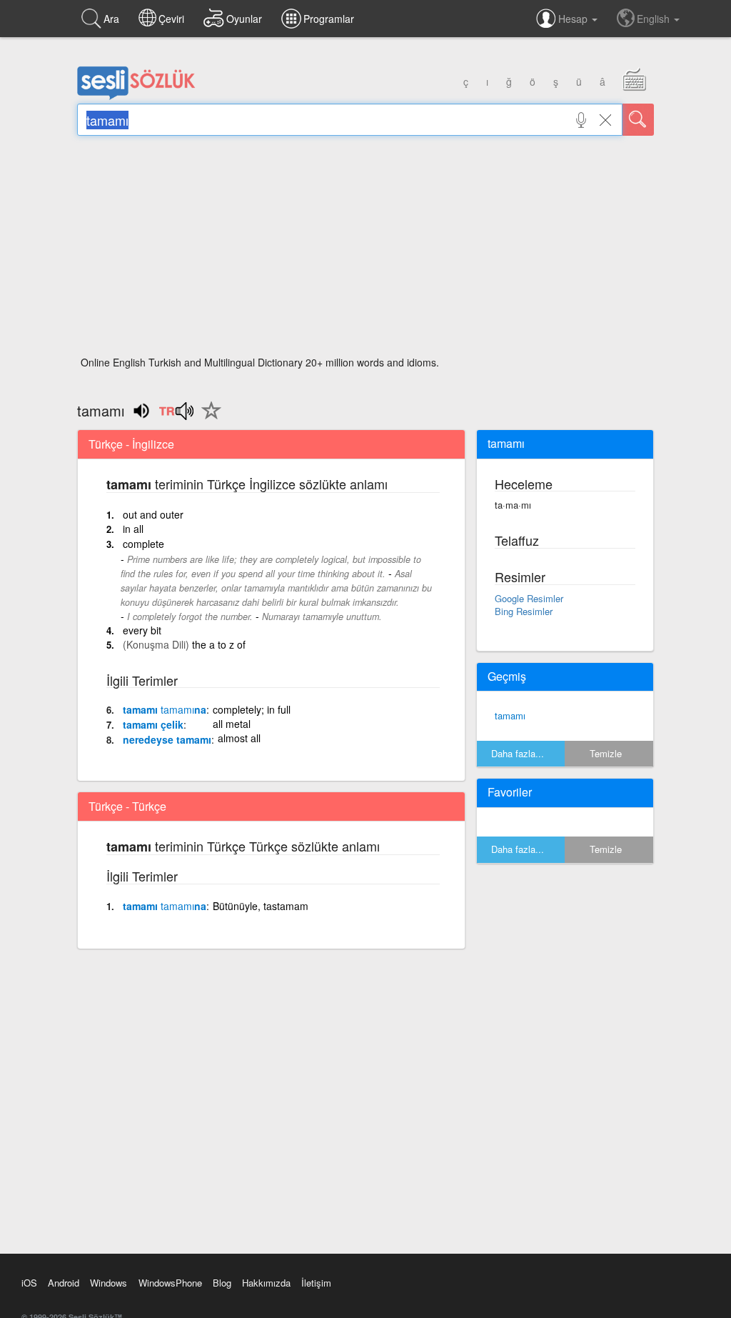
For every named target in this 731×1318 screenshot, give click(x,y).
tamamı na (164, 709)
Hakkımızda (266, 1282)
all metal (232, 724)
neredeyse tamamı (167, 739)
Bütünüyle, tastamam (260, 906)
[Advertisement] (365, 250)
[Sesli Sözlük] (136, 96)
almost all (239, 738)
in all (133, 528)
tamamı (510, 715)
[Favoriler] (207, 418)
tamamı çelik (153, 724)
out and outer (153, 514)
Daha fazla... (517, 753)
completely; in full (252, 709)
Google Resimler (529, 598)
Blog (222, 1282)
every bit (142, 630)
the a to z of (219, 644)
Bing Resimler (524, 611)
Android (63, 1282)
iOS (29, 1282)
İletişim (316, 1282)
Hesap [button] (574, 18)
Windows (108, 1282)
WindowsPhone (170, 1282)
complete (143, 543)
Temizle (606, 753)
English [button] (654, 18)
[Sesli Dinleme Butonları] (175, 416)
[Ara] (638, 120)
